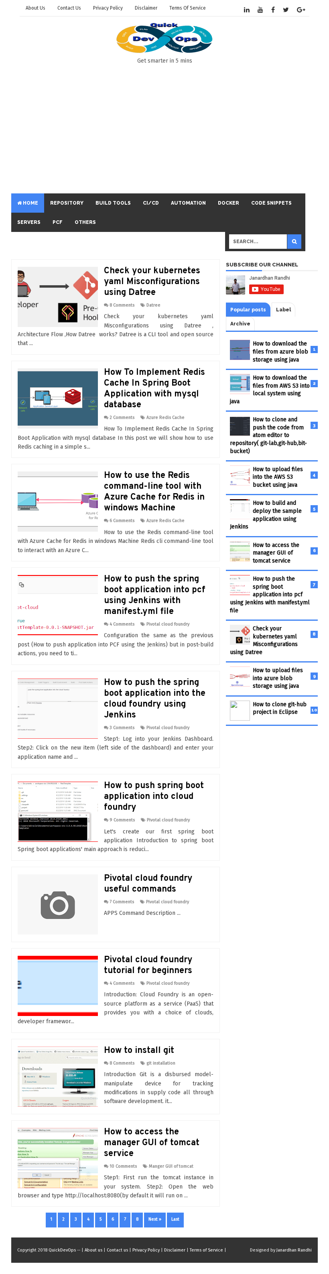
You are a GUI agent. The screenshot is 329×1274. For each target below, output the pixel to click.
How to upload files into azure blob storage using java (278, 678)
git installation (160, 1063)
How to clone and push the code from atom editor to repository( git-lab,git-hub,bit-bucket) (268, 435)
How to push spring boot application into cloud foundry (154, 796)
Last (175, 1219)
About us (35, 8)
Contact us (69, 8)
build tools (113, 203)
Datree (153, 305)
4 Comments (122, 624)
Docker (228, 203)
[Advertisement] (206, 131)
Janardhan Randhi (294, 1250)
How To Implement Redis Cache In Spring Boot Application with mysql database (154, 388)
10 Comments (123, 1166)
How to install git (139, 1050)
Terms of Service (187, 8)
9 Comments (122, 820)
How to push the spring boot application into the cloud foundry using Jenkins (154, 699)
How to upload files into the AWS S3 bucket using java (278, 477)
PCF (58, 222)
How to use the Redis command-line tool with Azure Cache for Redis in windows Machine (154, 492)
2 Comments (122, 417)
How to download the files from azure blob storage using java (280, 351)
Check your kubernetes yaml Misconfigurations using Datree (152, 282)
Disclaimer (146, 8)
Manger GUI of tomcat (171, 1166)
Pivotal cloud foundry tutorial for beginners (148, 965)
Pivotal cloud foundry (167, 624)
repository (66, 203)
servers (29, 222)
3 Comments (122, 727)
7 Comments (122, 901)
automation (188, 203)
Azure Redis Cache (165, 417)
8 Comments (122, 305)
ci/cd (151, 203)
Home (30, 203)
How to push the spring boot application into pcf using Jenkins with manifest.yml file (154, 595)
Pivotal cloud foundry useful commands (148, 884)
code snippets (271, 203)
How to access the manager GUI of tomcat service (151, 1143)
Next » (154, 1219)
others (85, 222)
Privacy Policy (108, 8)
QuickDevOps (62, 1250)
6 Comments (122, 520)
